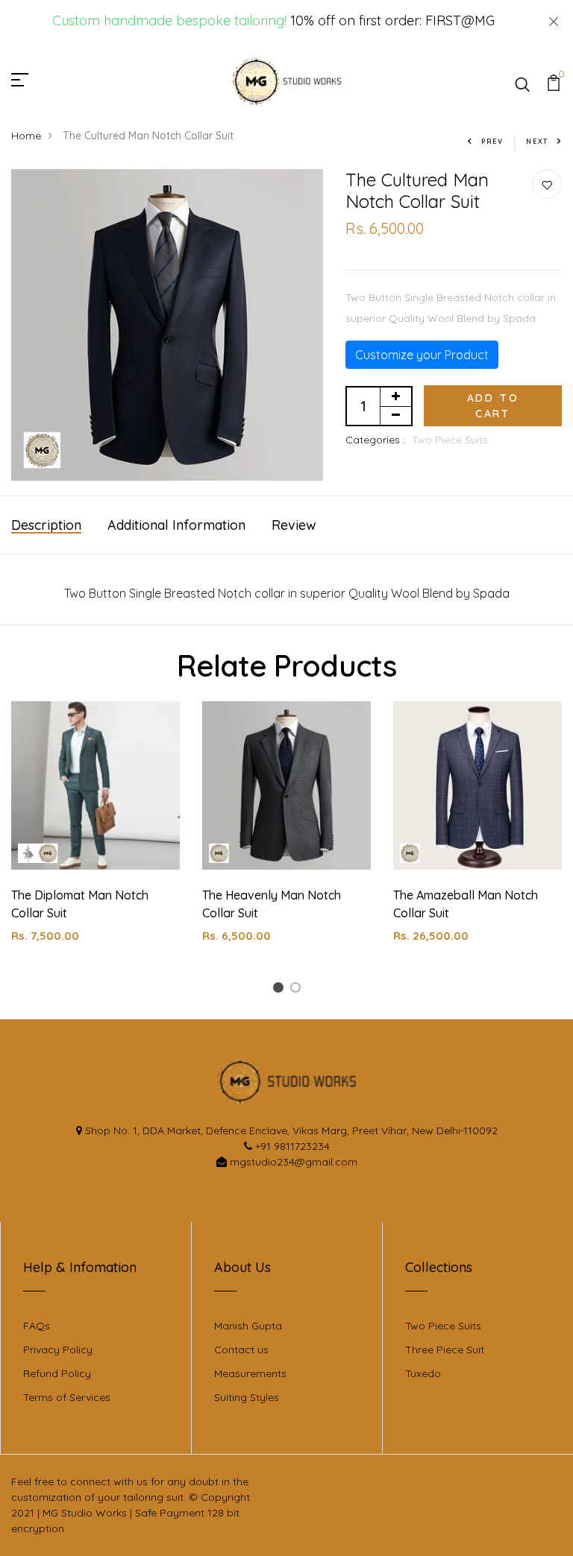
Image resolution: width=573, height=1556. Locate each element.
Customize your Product (422, 354)
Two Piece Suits (450, 439)
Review (294, 525)
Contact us (241, 1349)
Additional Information (176, 525)
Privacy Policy (58, 1349)
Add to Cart (493, 405)
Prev (492, 141)
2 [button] (298, 990)
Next (537, 141)
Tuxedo (423, 1373)
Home (26, 135)
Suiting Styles (246, 1397)
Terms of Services (66, 1397)
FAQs (36, 1325)
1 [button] (280, 990)
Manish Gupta (248, 1325)
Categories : (375, 439)
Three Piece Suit (444, 1349)
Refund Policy (57, 1373)
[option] (95, 834)
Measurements (250, 1373)
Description (46, 525)
